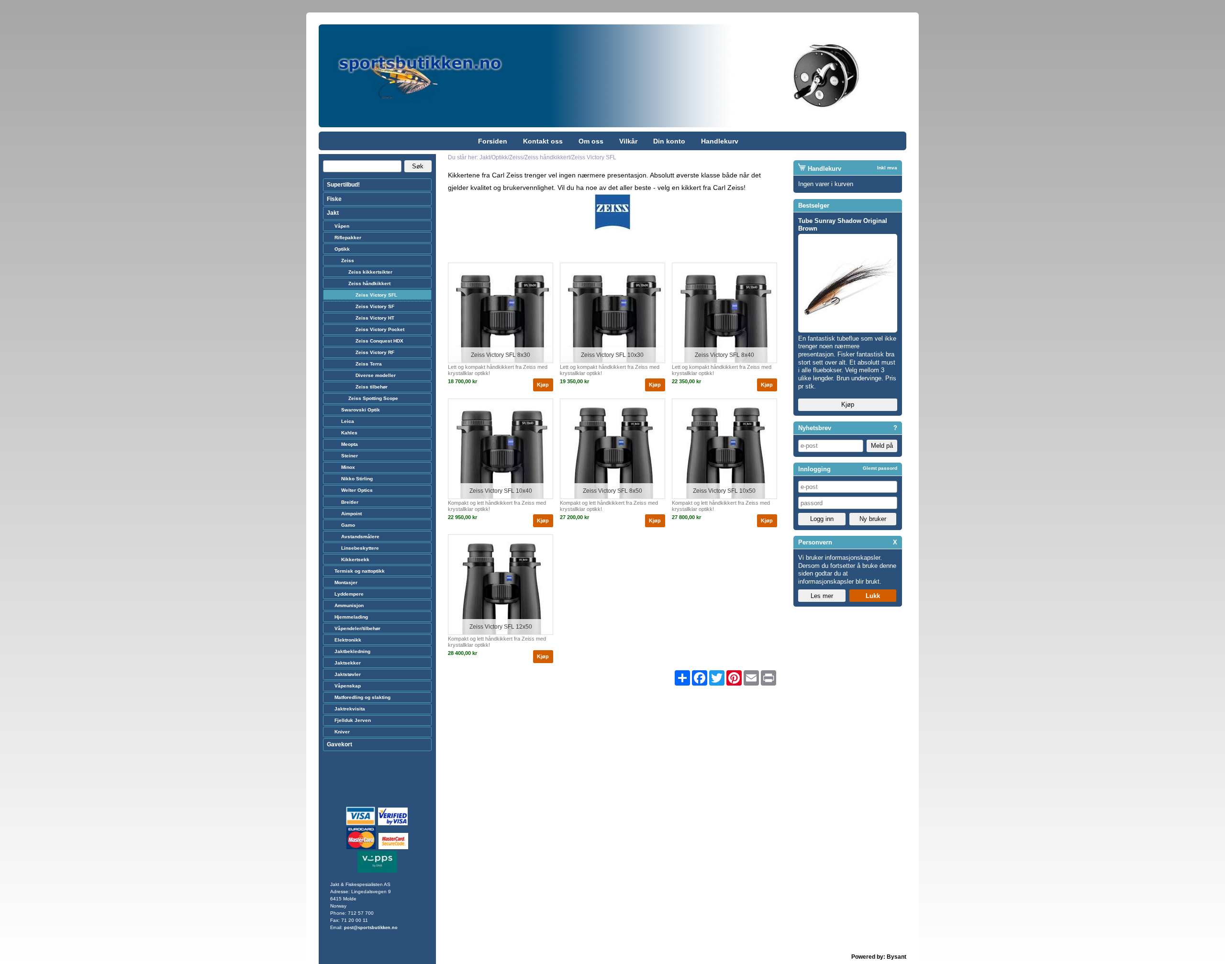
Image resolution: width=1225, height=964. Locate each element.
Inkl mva (887, 167)
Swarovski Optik (360, 409)
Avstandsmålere (360, 536)
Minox (348, 467)
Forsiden (492, 141)
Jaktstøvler (347, 674)
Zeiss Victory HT (375, 318)
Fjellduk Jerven (352, 720)
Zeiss (347, 260)
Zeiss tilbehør (372, 386)
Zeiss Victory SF (375, 306)
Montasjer (345, 582)
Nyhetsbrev (814, 428)
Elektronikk (347, 640)
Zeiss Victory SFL (376, 295)
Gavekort (339, 744)
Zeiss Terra (369, 363)
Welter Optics (357, 490)
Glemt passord (880, 468)
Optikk (342, 249)
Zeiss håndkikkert (369, 283)
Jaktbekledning (352, 651)
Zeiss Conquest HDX (379, 340)
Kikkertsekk (355, 559)
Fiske (334, 199)
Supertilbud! (343, 185)
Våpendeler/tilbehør (357, 628)
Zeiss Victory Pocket (380, 329)
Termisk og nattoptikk (359, 571)
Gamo (348, 525)
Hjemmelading (351, 617)
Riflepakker (347, 237)
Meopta (349, 444)
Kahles (349, 432)
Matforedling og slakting (362, 697)
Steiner (349, 455)
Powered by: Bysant (878, 956)
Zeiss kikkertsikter (370, 272)
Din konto (669, 141)
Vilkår (628, 141)
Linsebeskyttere (360, 548)
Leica (347, 421)
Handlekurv (719, 141)
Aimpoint (351, 513)
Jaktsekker (347, 662)
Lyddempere (349, 594)
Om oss (591, 141)
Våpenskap (347, 685)
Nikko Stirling (357, 478)
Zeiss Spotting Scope (373, 398)
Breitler (349, 502)
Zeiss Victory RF (375, 352)
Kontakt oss (543, 141)
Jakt (333, 213)
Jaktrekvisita (349, 708)
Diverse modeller (376, 375)
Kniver (342, 731)
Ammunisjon (349, 605)
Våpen (341, 226)
